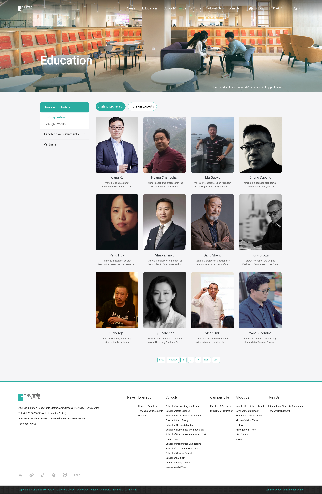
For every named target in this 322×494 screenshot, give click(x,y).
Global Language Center (178, 462)
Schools (170, 8)
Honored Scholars (247, 87)
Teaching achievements (61, 134)
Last (216, 359)
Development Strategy (247, 411)
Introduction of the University (251, 406)
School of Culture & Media (179, 425)
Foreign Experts (55, 124)
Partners (50, 144)
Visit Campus (243, 434)
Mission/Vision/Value (247, 420)
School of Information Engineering (183, 444)
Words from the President (249, 415)
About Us (215, 8)
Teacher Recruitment (279, 411)
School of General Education (180, 453)
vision (239, 439)
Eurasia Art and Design (177, 420)
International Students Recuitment (286, 406)
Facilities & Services (220, 406)
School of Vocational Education (182, 448)
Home (215, 87)
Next (206, 359)
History (239, 425)
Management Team (246, 430)
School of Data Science (178, 411)
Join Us (234, 8)
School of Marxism (175, 458)
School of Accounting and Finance (183, 406)
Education (149, 8)
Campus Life (191, 8)
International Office (176, 467)
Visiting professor (271, 87)
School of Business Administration (183, 415)
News (131, 8)
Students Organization (221, 411)
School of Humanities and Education (185, 430)
